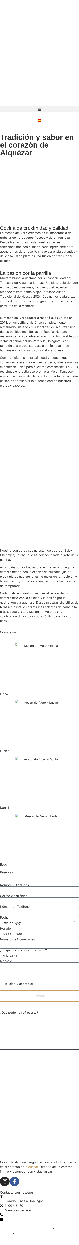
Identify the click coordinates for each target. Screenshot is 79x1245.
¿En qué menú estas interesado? (23, 950)
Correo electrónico (13, 895)
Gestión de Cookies (30, 1233)
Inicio (8, 1018)
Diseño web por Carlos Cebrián (23, 1238)
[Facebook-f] (14, 1181)
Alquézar (31, 1167)
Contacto (10, 1054)
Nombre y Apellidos (14, 884)
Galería (9, 1036)
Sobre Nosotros (15, 1045)
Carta (8, 1027)
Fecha (4, 917)
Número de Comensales (17, 939)
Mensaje (6, 960)
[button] (39, 109)
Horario (5, 928)
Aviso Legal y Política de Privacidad (26, 1229)
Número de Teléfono (15, 906)
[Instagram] (5, 1181)
